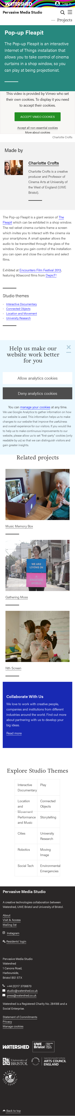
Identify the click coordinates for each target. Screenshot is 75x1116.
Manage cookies (13, 1026)
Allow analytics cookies (37, 378)
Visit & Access (12, 920)
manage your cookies (35, 407)
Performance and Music (27, 820)
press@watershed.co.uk (21, 995)
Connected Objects (18, 308)
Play (43, 784)
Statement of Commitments (20, 1017)
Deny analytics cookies (37, 393)
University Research (18, 318)
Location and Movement (21, 313)
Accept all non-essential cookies (37, 128)
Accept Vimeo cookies (37, 117)
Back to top (13, 1110)
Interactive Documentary (21, 304)
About (6, 915)
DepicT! (51, 275)
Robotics (24, 849)
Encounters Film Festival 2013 (40, 270)
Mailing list (10, 924)
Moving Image (45, 852)
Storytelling (48, 817)
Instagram (13, 933)
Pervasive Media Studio (22, 12)
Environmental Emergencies (50, 868)
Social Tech (26, 865)
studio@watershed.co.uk (22, 990)
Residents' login (16, 941)
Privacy (7, 1021)
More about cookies (37, 132)
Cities (21, 833)
